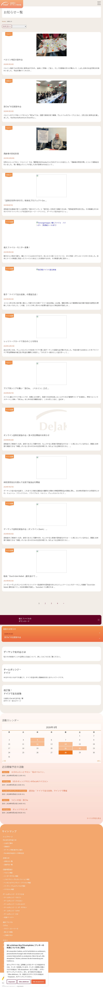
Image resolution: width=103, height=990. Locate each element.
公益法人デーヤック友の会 (15, 4)
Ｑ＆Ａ (5, 940)
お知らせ (9, 81)
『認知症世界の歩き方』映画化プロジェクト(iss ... (25, 200)
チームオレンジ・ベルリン (12, 897)
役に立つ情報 (8, 932)
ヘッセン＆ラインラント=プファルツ (14, 791)
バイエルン (6, 781)
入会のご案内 (8, 843)
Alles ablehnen (24, 982)
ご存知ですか (8, 935)
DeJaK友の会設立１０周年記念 (14, 853)
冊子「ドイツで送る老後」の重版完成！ (21, 294)
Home (4, 21)
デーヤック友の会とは (15, 651)
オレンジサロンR (19, 809)
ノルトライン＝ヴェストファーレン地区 (16, 879)
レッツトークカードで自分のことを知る (21, 341)
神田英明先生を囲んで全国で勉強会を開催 (22, 482)
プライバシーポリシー (8, 986)
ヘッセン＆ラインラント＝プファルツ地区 (17, 883)
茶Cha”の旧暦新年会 (12, 106)
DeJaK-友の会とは (9, 840)
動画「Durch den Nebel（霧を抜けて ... (20, 576)
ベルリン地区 (8, 873)
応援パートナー (9, 917)
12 (37, 744)
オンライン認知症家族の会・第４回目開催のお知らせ (26, 435)
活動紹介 (7, 846)
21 (65, 748)
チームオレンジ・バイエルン (13, 901)
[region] (26, 964)
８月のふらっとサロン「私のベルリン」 (28, 772)
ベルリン (9, 34)
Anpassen (11, 982)
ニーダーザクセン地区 (11, 876)
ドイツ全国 (9, 222)
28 (65, 752)
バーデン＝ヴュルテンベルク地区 (14, 886)
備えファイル (8, 922)
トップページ (8, 836)
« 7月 (4, 761)
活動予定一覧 (8, 864)
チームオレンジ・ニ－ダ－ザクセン (15, 907)
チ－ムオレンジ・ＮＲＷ (12, 911)
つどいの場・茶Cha (19, 800)
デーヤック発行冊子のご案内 (13, 850)
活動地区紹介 (8, 869)
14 (65, 744)
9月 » (99, 761)
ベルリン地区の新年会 (13, 59)
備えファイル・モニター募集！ (17, 247)
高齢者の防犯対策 (11, 153)
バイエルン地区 (9, 889)
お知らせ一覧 (8, 861)
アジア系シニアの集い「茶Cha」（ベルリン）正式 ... (26, 388)
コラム (5, 925)
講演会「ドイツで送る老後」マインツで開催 (48, 790)
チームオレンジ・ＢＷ (11, 914)
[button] (52, 635)
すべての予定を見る (94, 818)
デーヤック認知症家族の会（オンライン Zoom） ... (25, 529)
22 (80, 748)
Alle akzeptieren (38, 982)
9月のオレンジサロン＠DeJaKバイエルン (30, 781)
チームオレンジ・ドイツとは (13, 894)
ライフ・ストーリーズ (11, 929)
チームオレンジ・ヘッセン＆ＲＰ (14, 904)
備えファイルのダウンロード (25, 619)
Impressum (20, 986)
